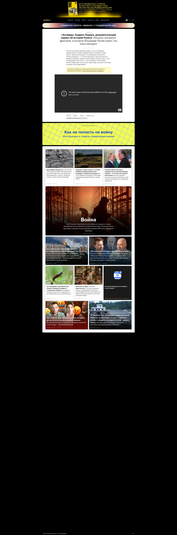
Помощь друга (105, 20)
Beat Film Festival (85, 51)
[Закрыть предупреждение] (132, 533)
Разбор (84, 20)
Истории (77, 20)
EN (133, 20)
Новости (70, 20)
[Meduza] (46, 20)
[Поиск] (130, 20)
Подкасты (91, 20)
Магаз (97, 20)
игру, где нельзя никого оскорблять (93, 71)
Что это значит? (62, 533)
